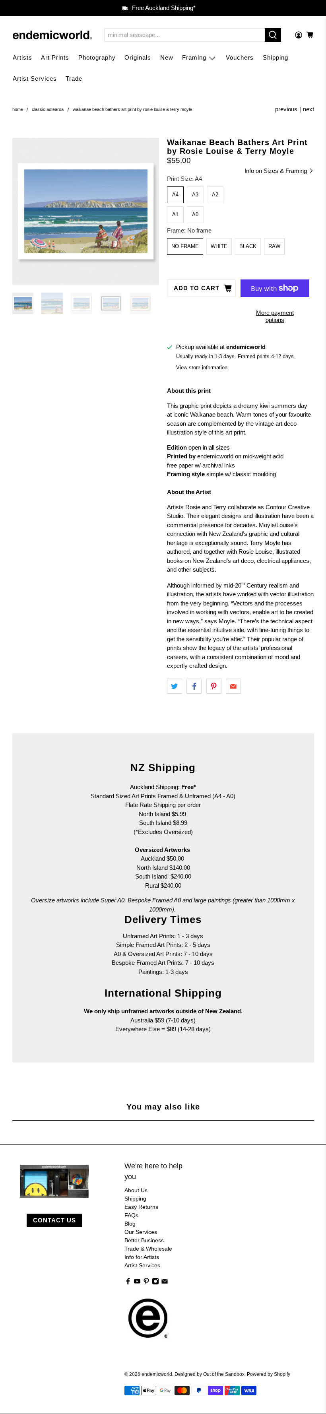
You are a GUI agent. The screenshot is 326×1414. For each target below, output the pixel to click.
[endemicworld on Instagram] (155, 1283)
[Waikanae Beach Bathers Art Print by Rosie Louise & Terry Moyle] (85, 211)
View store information (201, 367)
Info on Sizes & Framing (276, 170)
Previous (286, 109)
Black (247, 246)
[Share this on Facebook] (194, 686)
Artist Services (35, 78)
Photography (97, 57)
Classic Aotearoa (48, 109)
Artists (22, 57)
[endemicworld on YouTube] (137, 1283)
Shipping (275, 57)
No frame (185, 246)
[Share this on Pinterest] (213, 686)
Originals (137, 57)
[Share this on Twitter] (174, 686)
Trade (74, 78)
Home (17, 109)
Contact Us (54, 1220)
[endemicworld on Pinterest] (146, 1283)
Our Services (140, 1232)
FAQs (131, 1215)
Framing (194, 57)
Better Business (144, 1240)
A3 (195, 195)
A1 (175, 214)
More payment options (275, 316)
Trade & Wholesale (148, 1248)
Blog (130, 1223)
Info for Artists (141, 1257)
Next (308, 109)
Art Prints (55, 57)
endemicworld (157, 1374)
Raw (274, 246)
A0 (195, 214)
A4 (175, 195)
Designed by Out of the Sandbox (209, 1374)
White (219, 246)
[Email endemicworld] (164, 1283)
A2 (215, 195)
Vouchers (240, 57)
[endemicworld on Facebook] (128, 1283)
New (166, 57)
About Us (135, 1190)
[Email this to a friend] (233, 686)
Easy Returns (141, 1207)
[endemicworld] (52, 35)
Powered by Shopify (268, 1374)
